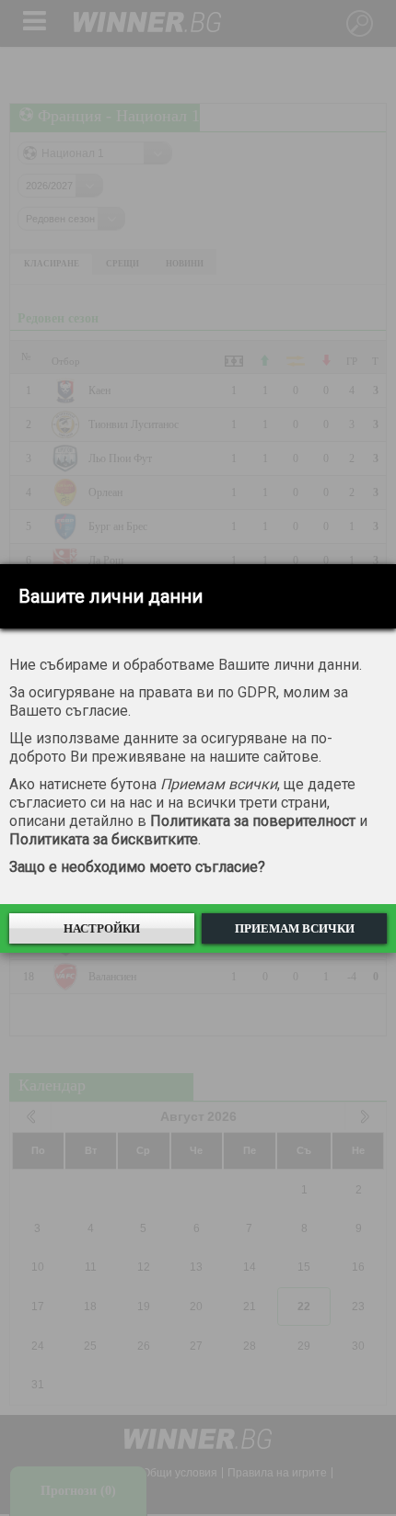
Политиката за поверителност (252, 821)
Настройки (102, 928)
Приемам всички (295, 928)
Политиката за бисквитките (103, 839)
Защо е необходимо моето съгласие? (137, 867)
